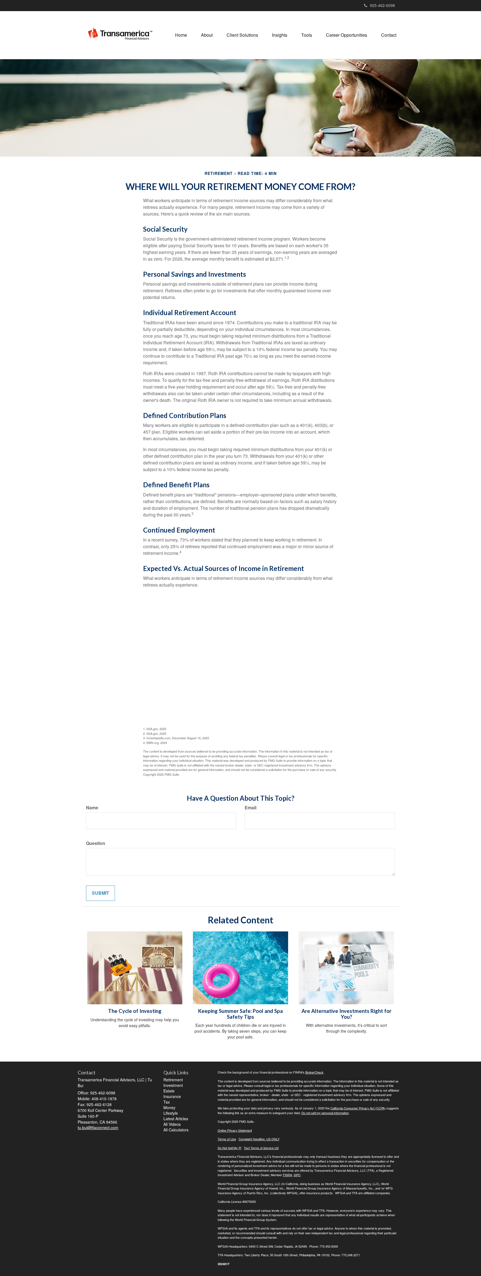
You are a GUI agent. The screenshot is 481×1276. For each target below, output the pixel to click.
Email (250, 808)
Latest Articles (175, 1118)
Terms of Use (227, 1139)
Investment (173, 1085)
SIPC (297, 1175)
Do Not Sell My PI (229, 1148)
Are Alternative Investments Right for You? (346, 1014)
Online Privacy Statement (235, 1130)
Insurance (172, 1096)
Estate (169, 1091)
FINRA (287, 1175)
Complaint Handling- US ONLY (259, 1139)
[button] (207, 35)
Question (95, 843)
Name (92, 808)
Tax (166, 1102)
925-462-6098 (382, 5)
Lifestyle (170, 1113)
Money (169, 1107)
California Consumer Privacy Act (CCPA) (358, 1108)
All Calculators (175, 1129)
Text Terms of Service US (261, 1148)
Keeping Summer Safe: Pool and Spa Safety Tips (240, 1014)
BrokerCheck (314, 1072)
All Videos (172, 1124)
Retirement (173, 1079)
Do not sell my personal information (325, 1113)
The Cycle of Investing (134, 1011)
